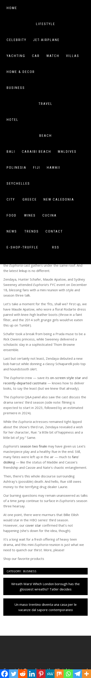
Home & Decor (21, 72)
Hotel (13, 120)
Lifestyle (45, 24)
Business (16, 88)
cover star (33, 525)
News (12, 231)
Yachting (16, 56)
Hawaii (53, 168)
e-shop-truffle (22, 247)
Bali (11, 152)
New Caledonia (59, 199)
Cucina (49, 215)
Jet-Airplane (46, 40)
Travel (46, 104)
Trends (32, 231)
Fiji (36, 168)
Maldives (67, 152)
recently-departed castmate (25, 383)
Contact (54, 231)
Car (36, 56)
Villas (72, 56)
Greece (30, 199)
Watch (52, 56)
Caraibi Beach (36, 152)
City (11, 199)
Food (12, 215)
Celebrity (17, 40)
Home (12, 8)
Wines (30, 215)
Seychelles (18, 184)
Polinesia (17, 168)
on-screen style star (65, 377)
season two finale (33, 446)
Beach (45, 136)
